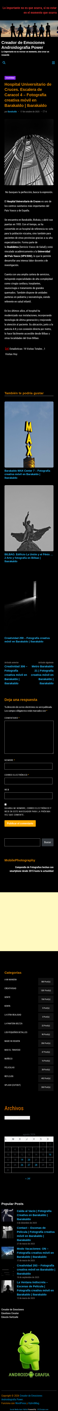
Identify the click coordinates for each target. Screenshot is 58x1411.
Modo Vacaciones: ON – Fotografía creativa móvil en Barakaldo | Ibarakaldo (35, 1252)
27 (29, 1164)
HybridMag (33, 1403)
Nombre (9, 760)
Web (6, 789)
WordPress (20, 1403)
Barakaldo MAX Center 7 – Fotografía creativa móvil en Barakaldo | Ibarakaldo (27, 474)
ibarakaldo (12, 111)
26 (22, 1164)
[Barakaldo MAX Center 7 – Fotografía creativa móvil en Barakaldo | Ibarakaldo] (28, 434)
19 (22, 1159)
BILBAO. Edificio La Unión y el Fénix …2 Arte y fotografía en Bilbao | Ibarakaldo (28, 558)
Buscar (47, 842)
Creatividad (10, 78)
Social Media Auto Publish (19, 1409)
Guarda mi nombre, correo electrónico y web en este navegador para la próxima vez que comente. (27, 811)
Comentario (12, 718)
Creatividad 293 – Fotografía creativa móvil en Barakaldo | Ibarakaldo (36, 1269)
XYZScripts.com (42, 1409)
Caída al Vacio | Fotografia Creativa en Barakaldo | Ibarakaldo (34, 1215)
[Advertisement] (29, 921)
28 (36, 1164)
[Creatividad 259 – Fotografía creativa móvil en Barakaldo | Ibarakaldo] (28, 601)
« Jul (27, 1178)
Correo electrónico (16, 775)
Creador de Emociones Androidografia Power (23, 45)
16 (50, 1154)
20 (29, 1159)
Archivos (14, 1108)
